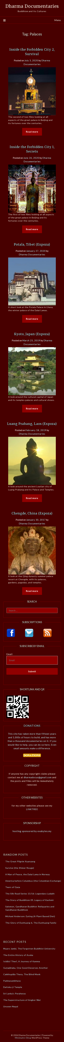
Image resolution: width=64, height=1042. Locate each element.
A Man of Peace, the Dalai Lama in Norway (27, 874)
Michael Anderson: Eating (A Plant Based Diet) (30, 916)
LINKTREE (32, 809)
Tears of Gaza (12, 887)
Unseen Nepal (10, 1006)
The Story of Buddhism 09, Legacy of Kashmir (29, 900)
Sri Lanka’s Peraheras (14, 993)
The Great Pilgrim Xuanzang (20, 861)
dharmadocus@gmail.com (38, 777)
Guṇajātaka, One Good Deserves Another (25, 968)
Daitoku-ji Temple (12, 987)
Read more (32, 131)
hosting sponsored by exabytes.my (32, 831)
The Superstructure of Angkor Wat (22, 1000)
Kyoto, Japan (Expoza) (32, 334)
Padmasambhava (12, 980)
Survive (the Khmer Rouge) (19, 868)
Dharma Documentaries (32, 6)
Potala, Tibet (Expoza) (32, 244)
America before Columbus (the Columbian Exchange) (33, 881)
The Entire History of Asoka (18, 955)
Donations (32, 725)
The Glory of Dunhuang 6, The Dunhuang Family (30, 922)
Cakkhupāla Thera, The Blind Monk (21, 974)
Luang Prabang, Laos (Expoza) (32, 424)
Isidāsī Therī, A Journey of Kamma (21, 961)
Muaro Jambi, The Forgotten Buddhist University (29, 948)
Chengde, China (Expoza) (32, 513)
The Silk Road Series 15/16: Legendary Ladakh (30, 893)
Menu (57, 20)
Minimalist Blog (23, 1037)
